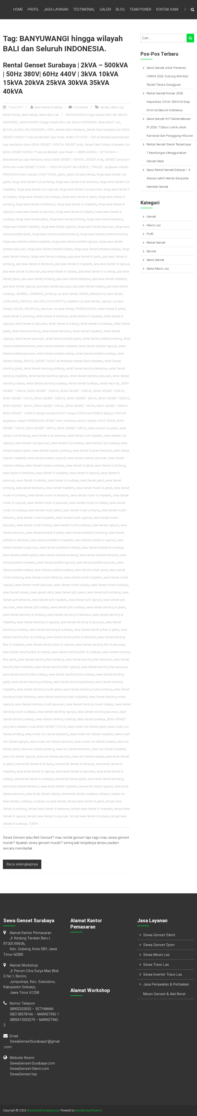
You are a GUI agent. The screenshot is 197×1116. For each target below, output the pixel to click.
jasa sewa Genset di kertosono (34, 264)
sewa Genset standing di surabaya (51, 629)
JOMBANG (36, 294)
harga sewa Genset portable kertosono (103, 234)
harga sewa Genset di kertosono (35, 204)
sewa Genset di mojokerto (52, 473)
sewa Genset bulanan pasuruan (87, 458)
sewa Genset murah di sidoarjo (88, 503)
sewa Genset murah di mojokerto (90, 495)
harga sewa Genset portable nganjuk (74, 241)
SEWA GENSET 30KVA (82, 398)
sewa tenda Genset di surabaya (33, 779)
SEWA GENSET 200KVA (76, 391)
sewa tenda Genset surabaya (79, 794)
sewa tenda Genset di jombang (34, 764)
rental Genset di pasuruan (31, 323)
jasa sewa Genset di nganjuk (111, 264)
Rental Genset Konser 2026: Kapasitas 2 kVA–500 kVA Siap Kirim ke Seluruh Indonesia (168, 101)
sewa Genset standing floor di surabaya (76, 652)
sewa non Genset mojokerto (109, 749)
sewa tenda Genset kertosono (21, 786)
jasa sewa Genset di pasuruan (21, 271)
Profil (33, 9)
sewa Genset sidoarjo (16, 592)
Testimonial (84, 9)
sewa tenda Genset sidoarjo (43, 794)
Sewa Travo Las (156, 964)
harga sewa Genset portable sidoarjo (49, 249)
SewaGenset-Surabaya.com (32, 1063)
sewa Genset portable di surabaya (102, 547)
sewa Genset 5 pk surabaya (102, 443)
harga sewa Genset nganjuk (58, 226)
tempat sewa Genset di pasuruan (47, 816)
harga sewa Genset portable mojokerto (26, 241)
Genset (104, 107)
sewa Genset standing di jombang (24, 614)
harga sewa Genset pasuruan (95, 226)
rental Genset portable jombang (102, 338)
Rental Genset (11, 115)
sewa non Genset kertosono (73, 749)
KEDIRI (83, 294)
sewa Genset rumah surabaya (109, 585)
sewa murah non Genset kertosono (46, 734)
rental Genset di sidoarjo (64, 323)
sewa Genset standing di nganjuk (38, 622)
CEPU (50, 129)
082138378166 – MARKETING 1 (34, 1014)
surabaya (26, 801)
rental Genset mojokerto (87, 331)
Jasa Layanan (56, 9)
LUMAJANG (10, 301)
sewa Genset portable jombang (58, 555)
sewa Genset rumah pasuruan (33, 585)
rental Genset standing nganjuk (48, 376)
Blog (120, 9)
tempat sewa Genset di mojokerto (91, 809)
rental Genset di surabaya (96, 323)
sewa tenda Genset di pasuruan (75, 771)
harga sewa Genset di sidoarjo (74, 212)
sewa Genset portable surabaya (54, 570)
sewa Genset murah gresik (44, 510)
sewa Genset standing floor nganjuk (57, 667)
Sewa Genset (29, 115)
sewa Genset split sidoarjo (33, 607)
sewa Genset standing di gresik (105, 607)
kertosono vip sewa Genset (106, 294)
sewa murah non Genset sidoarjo (94, 741)
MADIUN (25, 301)
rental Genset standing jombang (44, 368)
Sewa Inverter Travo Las (162, 974)
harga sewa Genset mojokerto (21, 226)
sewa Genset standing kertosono (73, 682)
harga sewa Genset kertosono (105, 219)
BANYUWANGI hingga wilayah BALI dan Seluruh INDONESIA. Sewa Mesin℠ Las (70, 122)
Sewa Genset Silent (159, 935)
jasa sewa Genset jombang (38, 279)
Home (18, 9)
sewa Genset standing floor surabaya (72, 674)
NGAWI (18, 309)
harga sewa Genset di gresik (79, 197)
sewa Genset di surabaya (63, 480)
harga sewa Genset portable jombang (55, 234)
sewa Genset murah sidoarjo (34, 525)
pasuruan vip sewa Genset (57, 309)
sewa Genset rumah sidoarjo (71, 585)
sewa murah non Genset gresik (87, 726)
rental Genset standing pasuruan (90, 376)
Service (151, 251)
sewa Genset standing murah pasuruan (39, 704)
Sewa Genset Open (159, 945)
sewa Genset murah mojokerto (35, 517)
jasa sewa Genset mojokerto (109, 279)
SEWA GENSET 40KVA (49, 406)
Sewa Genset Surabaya (48, 107)
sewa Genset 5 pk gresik (103, 428)
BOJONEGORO (35, 129)
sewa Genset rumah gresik (91, 570)
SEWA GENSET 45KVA (80, 406)
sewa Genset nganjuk (105, 525)
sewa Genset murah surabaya (72, 525)
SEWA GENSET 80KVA (71, 428)
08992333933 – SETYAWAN (31, 1009)
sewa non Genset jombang (38, 749)
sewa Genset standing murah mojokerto (62, 697)
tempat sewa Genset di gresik (86, 801)
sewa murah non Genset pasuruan (51, 741)
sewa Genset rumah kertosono (43, 577)
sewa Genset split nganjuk (85, 600)
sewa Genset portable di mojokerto (52, 540)
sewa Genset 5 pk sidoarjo (67, 443)
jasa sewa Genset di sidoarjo (59, 271)
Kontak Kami (167, 9)
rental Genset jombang (26, 331)
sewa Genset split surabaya (68, 607)
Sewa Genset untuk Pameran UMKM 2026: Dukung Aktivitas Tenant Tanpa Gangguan (167, 76)
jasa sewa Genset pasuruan (54, 286)
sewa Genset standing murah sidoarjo (89, 704)
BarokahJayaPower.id (88, 1110)
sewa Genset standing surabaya (56, 719)
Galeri (105, 9)
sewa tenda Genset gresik (70, 779)
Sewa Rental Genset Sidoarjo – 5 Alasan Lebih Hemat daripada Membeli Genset (168, 178)
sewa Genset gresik (92, 480)
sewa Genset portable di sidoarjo (60, 547)
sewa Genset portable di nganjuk (95, 540)
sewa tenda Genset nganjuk (96, 786)
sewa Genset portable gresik (20, 555)
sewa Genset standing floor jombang (41, 659)
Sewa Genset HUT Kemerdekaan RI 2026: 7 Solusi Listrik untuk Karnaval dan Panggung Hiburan (170, 127)
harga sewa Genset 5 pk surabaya (39, 197)
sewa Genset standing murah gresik (39, 689)
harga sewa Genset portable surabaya (97, 249)
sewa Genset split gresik (70, 592)
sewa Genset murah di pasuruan (47, 503)
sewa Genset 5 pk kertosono (48, 435)
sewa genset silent (42, 592)
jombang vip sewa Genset (61, 294)
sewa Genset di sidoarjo (31, 480)
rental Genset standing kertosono (86, 368)
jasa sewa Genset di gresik (84, 256)
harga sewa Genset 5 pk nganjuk (37, 189)
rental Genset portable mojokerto (57, 346)
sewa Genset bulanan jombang (51, 450)
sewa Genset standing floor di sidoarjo (26, 652)
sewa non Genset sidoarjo (88, 756)
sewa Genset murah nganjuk (74, 517)
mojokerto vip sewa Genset (83, 301)
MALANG (39, 301)
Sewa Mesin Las (49, 115)
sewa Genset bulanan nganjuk (47, 458)
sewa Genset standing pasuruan (98, 712)
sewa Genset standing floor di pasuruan (100, 644)
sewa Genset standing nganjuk (56, 712)
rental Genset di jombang (18, 316)
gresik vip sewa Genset (81, 174)
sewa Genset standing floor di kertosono (71, 637)
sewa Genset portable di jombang (86, 532)
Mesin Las (117, 107)
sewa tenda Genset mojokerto (59, 786)
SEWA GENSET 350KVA (113, 398)
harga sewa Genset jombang (67, 219)
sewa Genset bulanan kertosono (92, 450)
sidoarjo (104, 794)
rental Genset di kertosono (52, 316)
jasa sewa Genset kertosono (73, 279)
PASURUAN (32, 309)
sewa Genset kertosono (30, 488)
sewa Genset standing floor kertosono (88, 659)
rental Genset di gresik (111, 309)
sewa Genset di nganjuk (84, 473)
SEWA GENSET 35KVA (17, 406)
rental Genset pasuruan (29, 338)
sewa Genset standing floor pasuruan (104, 667)
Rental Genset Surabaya (83, 383)
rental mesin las (110, 383)
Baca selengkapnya (22, 864)
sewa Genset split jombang (104, 592)
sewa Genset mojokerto (60, 488)
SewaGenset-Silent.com (29, 1068)
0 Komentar (80, 107)
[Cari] (190, 38)
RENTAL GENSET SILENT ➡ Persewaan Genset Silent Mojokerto (63, 361)
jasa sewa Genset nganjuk (19, 286)
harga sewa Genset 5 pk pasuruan (80, 189)
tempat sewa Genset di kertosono (48, 809)
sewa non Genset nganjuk (19, 756)
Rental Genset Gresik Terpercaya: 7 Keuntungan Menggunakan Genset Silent (169, 153)
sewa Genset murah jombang (81, 510)
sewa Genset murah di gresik (94, 488)
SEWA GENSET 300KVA (49, 398)
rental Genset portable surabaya (96, 353)
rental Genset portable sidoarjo (55, 353)
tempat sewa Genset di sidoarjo (89, 816)
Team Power (140, 9)
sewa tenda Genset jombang (105, 779)
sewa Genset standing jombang (32, 682)
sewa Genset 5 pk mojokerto (85, 435)
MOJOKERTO (56, 301)
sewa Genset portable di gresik (45, 532)
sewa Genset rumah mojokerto (83, 577)
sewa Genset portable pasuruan (95, 562)
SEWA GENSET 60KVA (40, 428)
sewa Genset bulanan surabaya (44, 465)
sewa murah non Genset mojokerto (91, 734)
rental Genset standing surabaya (46, 383)
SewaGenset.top (23, 1074)
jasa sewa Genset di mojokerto (73, 264)
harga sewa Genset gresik (32, 219)
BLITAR (7, 129)
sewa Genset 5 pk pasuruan (32, 443)
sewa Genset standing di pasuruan (82, 622)
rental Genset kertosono (56, 331)
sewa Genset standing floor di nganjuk (50, 644)
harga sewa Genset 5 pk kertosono (76, 182)
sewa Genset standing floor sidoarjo (25, 674)
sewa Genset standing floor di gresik (96, 629)
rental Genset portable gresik (63, 338)
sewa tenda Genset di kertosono (74, 764)
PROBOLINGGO (85, 309)
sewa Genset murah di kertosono (48, 495)
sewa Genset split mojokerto (49, 600)
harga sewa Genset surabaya (49, 256)
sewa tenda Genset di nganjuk (35, 771)
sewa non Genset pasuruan (54, 756)
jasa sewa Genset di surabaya (97, 271)
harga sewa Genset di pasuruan (34, 212)
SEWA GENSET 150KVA (43, 391)
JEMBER (21, 294)
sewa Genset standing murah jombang (87, 689)
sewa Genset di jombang (110, 465)
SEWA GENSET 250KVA (108, 391)
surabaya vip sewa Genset (49, 801)
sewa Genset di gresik (79, 465)
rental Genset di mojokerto (86, 316)
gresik (61, 174)
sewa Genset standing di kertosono (69, 614)
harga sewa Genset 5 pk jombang (33, 182)
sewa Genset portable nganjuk (55, 562)
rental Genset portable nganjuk (98, 346)
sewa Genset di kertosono (18, 473)
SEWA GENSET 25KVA (17, 398)
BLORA (19, 129)
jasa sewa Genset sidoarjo (89, 286)
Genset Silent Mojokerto (70, 129)
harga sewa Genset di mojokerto (77, 204)
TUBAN (33, 823)
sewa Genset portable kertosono (98, 555)
